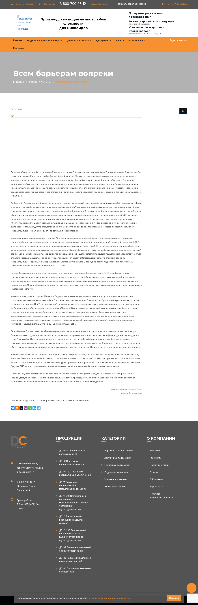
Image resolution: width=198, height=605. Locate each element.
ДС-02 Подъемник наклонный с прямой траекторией (75, 549)
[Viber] (26, 408)
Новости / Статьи (159, 465)
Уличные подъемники (115, 479)
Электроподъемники (115, 486)
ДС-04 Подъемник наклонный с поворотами (75, 570)
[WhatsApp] (30, 408)
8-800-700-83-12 (73, 4)
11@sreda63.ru (180, 4)
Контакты (18, 48)
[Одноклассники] (17, 408)
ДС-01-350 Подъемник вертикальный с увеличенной (75, 473)
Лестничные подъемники (117, 458)
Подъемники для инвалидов (44, 41)
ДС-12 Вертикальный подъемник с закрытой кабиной (71, 520)
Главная (18, 40)
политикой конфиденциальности (110, 597)
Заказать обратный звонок (131, 4)
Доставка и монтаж (78, 41)
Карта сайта (156, 486)
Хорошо (174, 597)
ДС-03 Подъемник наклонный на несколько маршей (75, 560)
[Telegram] (39, 408)
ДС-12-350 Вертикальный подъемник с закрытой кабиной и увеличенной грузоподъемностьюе (72, 535)
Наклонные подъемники (117, 465)
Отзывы (154, 472)
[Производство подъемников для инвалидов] (24, 23)
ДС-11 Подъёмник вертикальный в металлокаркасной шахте (72, 486)
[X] (21, 408)
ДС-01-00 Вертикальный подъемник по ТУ (72, 452)
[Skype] (34, 408)
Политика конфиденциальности (161, 495)
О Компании (156, 479)
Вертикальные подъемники (118, 450)
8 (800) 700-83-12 (26, 482)
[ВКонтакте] (13, 408)
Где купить (155, 458)
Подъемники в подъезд (116, 472)
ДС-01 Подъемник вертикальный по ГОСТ (71, 463)
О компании (136, 41)
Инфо (119, 41)
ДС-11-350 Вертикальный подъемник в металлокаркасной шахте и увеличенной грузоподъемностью (73, 503)
